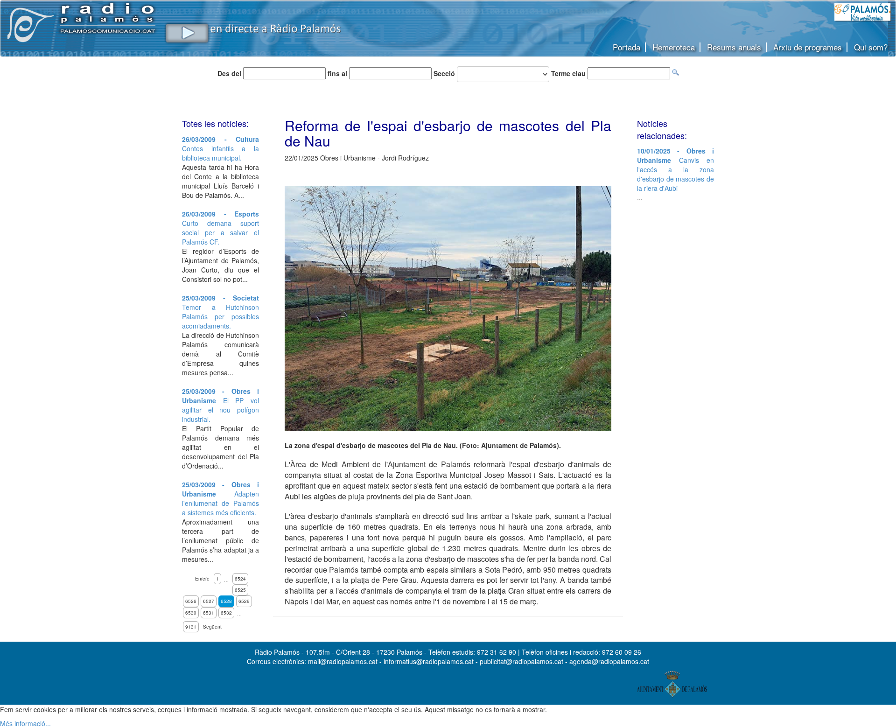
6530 (190, 612)
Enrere (202, 578)
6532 (226, 612)
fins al (337, 73)
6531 (208, 612)
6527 (208, 601)
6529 (244, 601)
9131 (190, 626)
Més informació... (25, 723)
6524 (240, 578)
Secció (444, 73)
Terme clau (568, 73)
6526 (190, 601)
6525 (240, 590)
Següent (212, 626)
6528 (226, 601)
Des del (229, 73)
